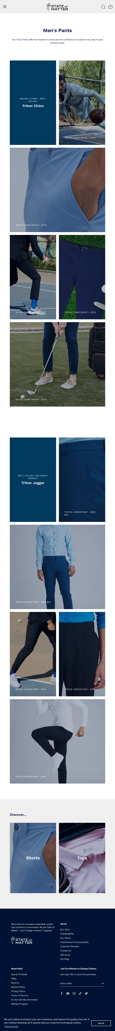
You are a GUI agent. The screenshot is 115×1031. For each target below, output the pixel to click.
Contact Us (65, 950)
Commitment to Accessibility (74, 942)
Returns (15, 982)
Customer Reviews (69, 946)
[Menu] (5, 7)
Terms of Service (19, 995)
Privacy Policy (18, 991)
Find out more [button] (11, 1026)
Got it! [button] (101, 1023)
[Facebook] (61, 993)
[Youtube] (67, 993)
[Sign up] (102, 983)
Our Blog (64, 959)
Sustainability (67, 933)
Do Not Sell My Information (24, 999)
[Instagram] (74, 993)
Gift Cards (65, 954)
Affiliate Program (19, 1004)
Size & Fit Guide (19, 974)
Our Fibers (65, 938)
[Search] (103, 7)
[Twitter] (86, 993)
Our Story (65, 929)
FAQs (13, 978)
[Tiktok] (80, 993)
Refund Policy (18, 987)
